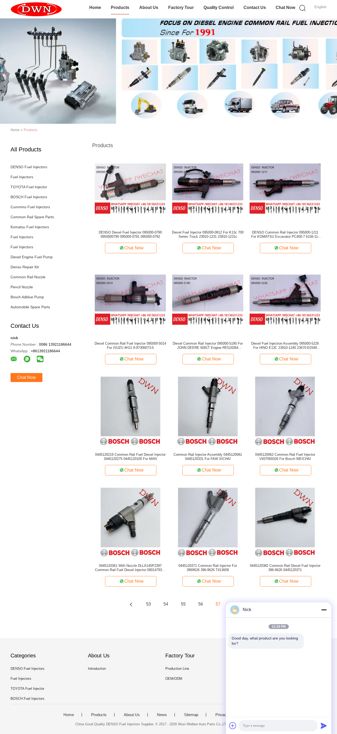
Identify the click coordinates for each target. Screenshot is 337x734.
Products (120, 7)
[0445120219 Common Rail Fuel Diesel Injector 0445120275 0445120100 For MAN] (130, 410)
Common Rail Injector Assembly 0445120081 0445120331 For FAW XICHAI (208, 457)
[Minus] (324, 610)
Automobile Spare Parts (30, 307)
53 (148, 604)
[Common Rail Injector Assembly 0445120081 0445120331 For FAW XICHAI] (208, 410)
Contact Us (255, 7)
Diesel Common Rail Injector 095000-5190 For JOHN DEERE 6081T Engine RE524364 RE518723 (208, 345)
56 (200, 604)
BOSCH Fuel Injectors (29, 197)
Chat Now (285, 7)
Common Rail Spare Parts (32, 217)
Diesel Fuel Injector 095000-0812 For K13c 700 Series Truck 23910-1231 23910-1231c (208, 234)
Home (95, 7)
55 (183, 604)
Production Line (177, 669)
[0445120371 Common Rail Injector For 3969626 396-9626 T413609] (208, 521)
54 (165, 604)
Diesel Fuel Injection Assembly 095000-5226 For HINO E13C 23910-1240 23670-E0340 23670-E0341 (285, 345)
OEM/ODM (173, 679)
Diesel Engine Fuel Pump (32, 257)
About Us (148, 7)
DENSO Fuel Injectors (29, 167)
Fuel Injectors (22, 177)
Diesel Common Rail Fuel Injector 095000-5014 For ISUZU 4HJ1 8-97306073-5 (130, 345)
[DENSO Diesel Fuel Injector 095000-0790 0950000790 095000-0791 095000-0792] (130, 188)
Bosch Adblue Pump (27, 297)
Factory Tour (181, 7)
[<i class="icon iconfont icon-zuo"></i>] (131, 604)
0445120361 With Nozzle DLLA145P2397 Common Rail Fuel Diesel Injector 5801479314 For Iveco (130, 568)
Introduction (97, 669)
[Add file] (232, 725)
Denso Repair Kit (25, 267)
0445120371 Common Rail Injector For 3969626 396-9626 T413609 (208, 568)
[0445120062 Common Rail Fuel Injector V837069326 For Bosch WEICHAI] (285, 410)
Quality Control (219, 7)
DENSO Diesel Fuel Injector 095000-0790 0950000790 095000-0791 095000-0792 (130, 234)
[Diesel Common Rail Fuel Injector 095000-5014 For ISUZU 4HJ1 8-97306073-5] (130, 299)
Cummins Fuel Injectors (30, 207)
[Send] (324, 725)
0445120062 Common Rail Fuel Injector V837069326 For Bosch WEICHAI (285, 457)
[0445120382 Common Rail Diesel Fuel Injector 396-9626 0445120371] (285, 521)
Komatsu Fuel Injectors (30, 227)
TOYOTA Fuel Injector (29, 187)
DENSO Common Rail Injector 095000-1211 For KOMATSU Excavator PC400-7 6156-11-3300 (285, 234)
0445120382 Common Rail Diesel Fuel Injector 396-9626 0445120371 (285, 568)
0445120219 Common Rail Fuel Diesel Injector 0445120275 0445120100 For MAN (130, 457)
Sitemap (191, 715)
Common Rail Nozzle (28, 277)
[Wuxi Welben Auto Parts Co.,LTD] (36, 9)
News (162, 715)
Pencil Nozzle (22, 287)
